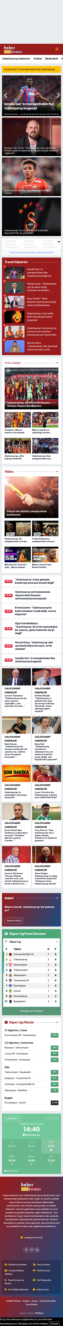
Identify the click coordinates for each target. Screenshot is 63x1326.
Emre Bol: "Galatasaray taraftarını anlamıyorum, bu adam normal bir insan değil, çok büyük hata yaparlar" (46, 752)
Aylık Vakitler (12, 1171)
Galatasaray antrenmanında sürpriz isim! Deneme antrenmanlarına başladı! (32, 595)
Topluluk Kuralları (47, 1301)
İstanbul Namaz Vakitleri (14, 1272)
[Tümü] (57, 898)
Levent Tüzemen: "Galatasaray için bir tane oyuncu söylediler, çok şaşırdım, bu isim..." (16, 701)
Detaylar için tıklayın (31, 1011)
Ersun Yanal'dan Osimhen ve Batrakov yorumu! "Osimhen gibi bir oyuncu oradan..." (16, 835)
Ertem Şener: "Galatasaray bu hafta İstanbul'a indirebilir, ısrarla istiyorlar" (35, 611)
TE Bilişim (39, 1313)
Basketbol (51, 58)
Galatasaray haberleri (16, 58)
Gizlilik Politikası (13, 1301)
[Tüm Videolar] (57, 471)
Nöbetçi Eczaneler (17, 1264)
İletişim (26, 1301)
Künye (35, 1301)
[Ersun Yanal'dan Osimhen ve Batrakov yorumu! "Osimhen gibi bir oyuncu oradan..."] (16, 811)
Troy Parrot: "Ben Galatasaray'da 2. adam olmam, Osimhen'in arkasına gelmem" (46, 835)
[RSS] (37, 1249)
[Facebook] (26, 1249)
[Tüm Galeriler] (57, 363)
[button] (5, 96)
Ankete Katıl (14, 920)
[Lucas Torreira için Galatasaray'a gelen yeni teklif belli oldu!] (46, 773)
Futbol (38, 58)
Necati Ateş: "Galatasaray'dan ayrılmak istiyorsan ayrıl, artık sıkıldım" (34, 645)
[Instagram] (31, 1249)
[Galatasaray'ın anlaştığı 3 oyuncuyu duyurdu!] (16, 773)
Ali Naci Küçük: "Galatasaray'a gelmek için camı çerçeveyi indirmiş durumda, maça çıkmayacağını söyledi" (44, 703)
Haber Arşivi (43, 1289)
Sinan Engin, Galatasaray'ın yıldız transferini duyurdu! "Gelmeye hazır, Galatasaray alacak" (46, 878)
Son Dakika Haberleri (18, 1289)
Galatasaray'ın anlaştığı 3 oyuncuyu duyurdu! (16, 795)
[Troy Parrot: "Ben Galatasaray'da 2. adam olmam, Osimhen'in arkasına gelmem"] (46, 811)
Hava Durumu (43, 1264)
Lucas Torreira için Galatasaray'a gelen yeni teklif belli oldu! (46, 795)
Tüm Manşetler (43, 1280)
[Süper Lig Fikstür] (57, 1022)
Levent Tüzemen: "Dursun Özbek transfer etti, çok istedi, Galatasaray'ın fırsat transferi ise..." (16, 878)
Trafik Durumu (43, 1270)
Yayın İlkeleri (32, 1304)
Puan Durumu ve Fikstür (14, 1282)
